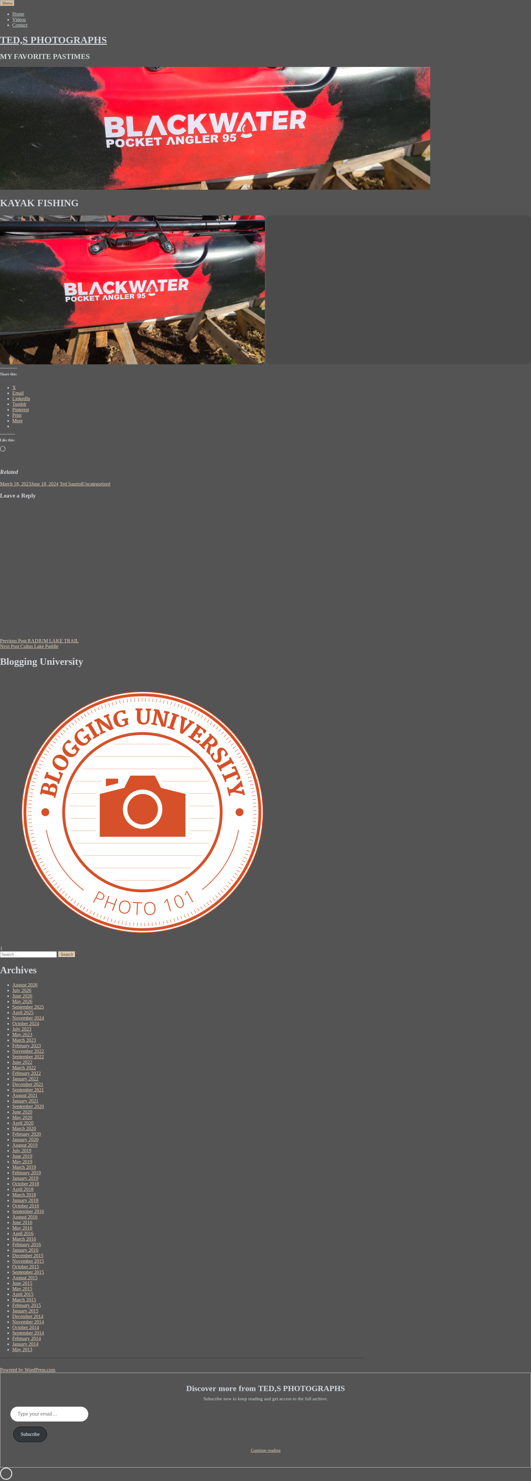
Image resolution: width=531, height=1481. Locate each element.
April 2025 (22, 1012)
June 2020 (22, 1112)
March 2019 (24, 1167)
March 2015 (24, 1299)
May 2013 (22, 1349)
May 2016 (22, 1228)
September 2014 (28, 1333)
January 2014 (25, 1344)
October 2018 (25, 1183)
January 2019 (25, 1178)
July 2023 (21, 1029)
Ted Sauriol (71, 484)
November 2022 (28, 1051)
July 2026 (21, 990)
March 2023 (24, 1040)
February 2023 (26, 1045)
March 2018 (24, 1194)
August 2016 (24, 1216)
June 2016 (22, 1222)
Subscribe (30, 1434)
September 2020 (28, 1106)
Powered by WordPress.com (27, 1369)
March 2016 (24, 1239)
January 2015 (25, 1310)
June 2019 (22, 1156)
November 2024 (28, 1018)
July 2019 (21, 1150)
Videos (19, 19)
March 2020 (24, 1128)
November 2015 (28, 1261)
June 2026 (22, 995)
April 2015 (22, 1294)
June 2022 (22, 1062)
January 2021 (25, 1100)
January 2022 (25, 1078)
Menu (7, 3)
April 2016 (22, 1233)
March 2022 (24, 1067)
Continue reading (266, 1450)
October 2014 (25, 1327)
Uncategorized (96, 484)
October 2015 (25, 1266)
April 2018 (22, 1189)
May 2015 (22, 1288)
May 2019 (22, 1161)
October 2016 (25, 1205)
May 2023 (22, 1034)
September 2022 (28, 1056)
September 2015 (28, 1272)
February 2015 (26, 1305)
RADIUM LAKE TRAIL (39, 640)
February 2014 (26, 1338)
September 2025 (28, 1007)
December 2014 (27, 1316)
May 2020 (22, 1117)
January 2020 (25, 1139)
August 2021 (24, 1095)
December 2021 (27, 1084)
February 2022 (26, 1073)
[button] (132, 289)
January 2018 (25, 1200)
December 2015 (27, 1255)
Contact (19, 25)
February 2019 (26, 1172)
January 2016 (25, 1250)
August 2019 (24, 1145)
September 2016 (28, 1211)
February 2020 (26, 1134)
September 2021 (28, 1089)
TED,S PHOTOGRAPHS (53, 39)
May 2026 (22, 1001)
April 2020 (22, 1123)
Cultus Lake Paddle (29, 646)
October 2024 (25, 1023)
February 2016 (26, 1244)
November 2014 (28, 1321)
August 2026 (24, 984)
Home (18, 14)
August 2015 (24, 1277)
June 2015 (22, 1283)
